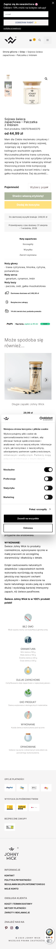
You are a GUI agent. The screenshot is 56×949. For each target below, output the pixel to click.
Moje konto (11, 888)
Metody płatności (15, 908)
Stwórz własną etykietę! (28, 196)
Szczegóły (28, 244)
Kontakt (9, 875)
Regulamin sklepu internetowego (24, 884)
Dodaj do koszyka (28, 204)
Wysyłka (28, 249)
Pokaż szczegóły (38, 509)
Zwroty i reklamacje (17, 912)
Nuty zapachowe (28, 239)
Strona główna (10, 51)
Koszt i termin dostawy (18, 904)
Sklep (22, 51)
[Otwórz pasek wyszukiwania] (40, 40)
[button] (46, 78)
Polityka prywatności (17, 880)
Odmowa (28, 528)
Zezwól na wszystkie (28, 518)
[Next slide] (46, 380)
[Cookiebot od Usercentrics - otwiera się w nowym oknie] (40, 419)
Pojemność (11, 187)
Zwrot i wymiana (28, 255)
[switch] (48, 478)
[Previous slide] (10, 380)
